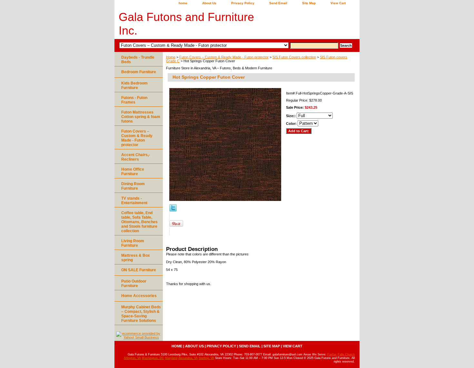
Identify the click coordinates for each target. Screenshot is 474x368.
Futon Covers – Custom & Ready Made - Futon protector (224, 57)
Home (170, 57)
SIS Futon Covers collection (294, 57)
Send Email (278, 3)
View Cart (338, 3)
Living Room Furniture (132, 243)
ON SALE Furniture (138, 270)
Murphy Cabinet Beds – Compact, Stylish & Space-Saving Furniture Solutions (141, 314)
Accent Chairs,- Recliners (135, 157)
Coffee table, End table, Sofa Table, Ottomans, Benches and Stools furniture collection (139, 222)
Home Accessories (139, 295)
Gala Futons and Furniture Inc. (186, 23)
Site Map (309, 3)
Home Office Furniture (132, 171)
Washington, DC (153, 358)
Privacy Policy (242, 3)
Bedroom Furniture (138, 72)
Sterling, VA (206, 358)
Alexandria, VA (188, 358)
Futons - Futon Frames (134, 99)
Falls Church (346, 354)
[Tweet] (173, 210)
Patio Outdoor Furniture (133, 283)
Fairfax (332, 354)
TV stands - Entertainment (134, 200)
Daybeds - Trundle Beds (137, 59)
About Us (209, 3)
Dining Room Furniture (133, 186)
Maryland (171, 358)
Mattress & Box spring (135, 257)
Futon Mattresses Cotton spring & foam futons (140, 117)
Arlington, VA (132, 358)
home (183, 3)
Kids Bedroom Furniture (134, 85)
